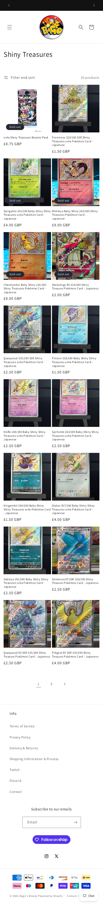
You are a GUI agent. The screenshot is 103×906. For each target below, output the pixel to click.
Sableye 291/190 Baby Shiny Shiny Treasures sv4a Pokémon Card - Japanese (26, 582)
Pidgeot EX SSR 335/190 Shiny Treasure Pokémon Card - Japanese (75, 654)
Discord (15, 780)
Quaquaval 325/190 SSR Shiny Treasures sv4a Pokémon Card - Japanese (24, 361)
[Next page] (64, 684)
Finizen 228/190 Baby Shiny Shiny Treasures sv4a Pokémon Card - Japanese (74, 361)
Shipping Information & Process (34, 759)
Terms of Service (22, 726)
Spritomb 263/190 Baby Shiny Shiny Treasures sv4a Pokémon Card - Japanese (75, 435)
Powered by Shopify (50, 895)
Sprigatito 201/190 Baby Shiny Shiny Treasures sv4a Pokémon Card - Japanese (27, 214)
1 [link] (39, 684)
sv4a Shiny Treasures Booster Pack (26, 137)
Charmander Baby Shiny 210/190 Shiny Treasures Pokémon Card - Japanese (25, 288)
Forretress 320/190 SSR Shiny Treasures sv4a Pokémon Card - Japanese (72, 141)
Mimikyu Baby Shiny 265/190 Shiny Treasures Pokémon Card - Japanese (75, 214)
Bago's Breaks (28, 895)
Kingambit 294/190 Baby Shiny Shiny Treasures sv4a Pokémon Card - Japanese (27, 509)
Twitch (15, 770)
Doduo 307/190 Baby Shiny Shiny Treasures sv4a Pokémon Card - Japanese (73, 509)
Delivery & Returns (24, 748)
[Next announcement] (94, 5)
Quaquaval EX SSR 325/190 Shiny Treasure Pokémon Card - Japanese (27, 654)
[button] (9, 27)
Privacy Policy (20, 737)
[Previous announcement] (9, 5)
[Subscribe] (75, 822)
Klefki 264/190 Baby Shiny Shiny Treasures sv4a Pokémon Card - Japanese (25, 435)
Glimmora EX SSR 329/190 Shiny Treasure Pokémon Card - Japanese (75, 581)
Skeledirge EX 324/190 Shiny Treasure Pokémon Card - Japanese (75, 286)
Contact (16, 791)
